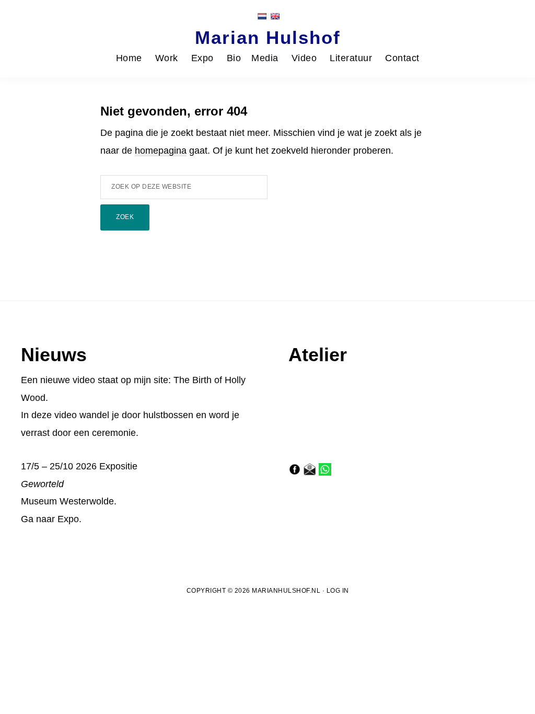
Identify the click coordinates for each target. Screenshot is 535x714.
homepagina (161, 150)
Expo (68, 519)
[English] (275, 16)
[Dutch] (261, 16)
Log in (338, 590)
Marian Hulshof (268, 37)
